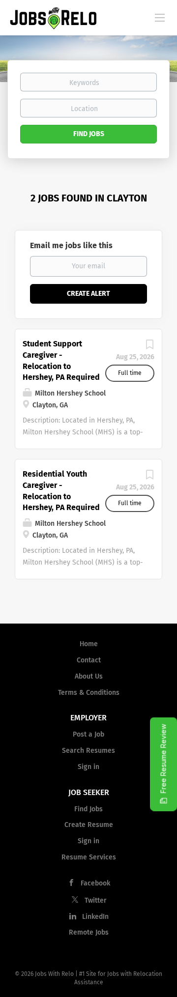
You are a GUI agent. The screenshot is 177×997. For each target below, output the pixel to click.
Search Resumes (88, 750)
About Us (89, 676)
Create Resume (88, 825)
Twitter (96, 900)
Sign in (88, 767)
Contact (89, 660)
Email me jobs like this (71, 245)
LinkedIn (95, 916)
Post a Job (88, 734)
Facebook (95, 883)
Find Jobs (88, 134)
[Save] (149, 347)
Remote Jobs (89, 932)
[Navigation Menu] (160, 17)
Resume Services (88, 857)
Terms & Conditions (88, 692)
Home (89, 644)
